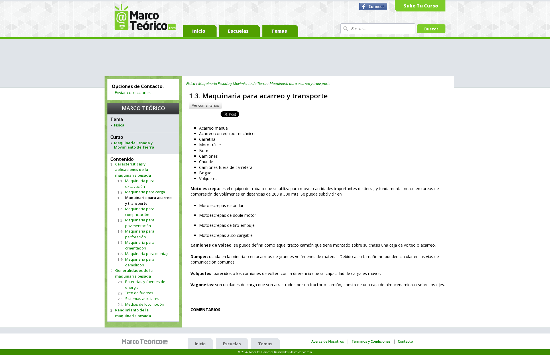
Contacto (405, 341)
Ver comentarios (205, 105)
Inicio (198, 31)
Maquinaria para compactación (139, 211)
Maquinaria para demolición (139, 262)
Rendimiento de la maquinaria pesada (133, 312)
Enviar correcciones (133, 92)
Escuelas (238, 31)
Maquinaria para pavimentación (139, 222)
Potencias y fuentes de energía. (145, 284)
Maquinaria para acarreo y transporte (148, 200)
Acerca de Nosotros (327, 341)
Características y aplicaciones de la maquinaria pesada (133, 169)
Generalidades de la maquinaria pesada (134, 273)
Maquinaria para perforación (139, 234)
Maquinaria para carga (145, 191)
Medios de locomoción (144, 304)
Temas (279, 31)
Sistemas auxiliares (142, 298)
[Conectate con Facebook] (374, 6)
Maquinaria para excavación (139, 183)
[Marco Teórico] (146, 341)
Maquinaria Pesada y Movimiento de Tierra (134, 145)
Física (119, 125)
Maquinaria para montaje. (147, 253)
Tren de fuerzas (139, 292)
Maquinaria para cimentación (139, 245)
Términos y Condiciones (370, 341)
